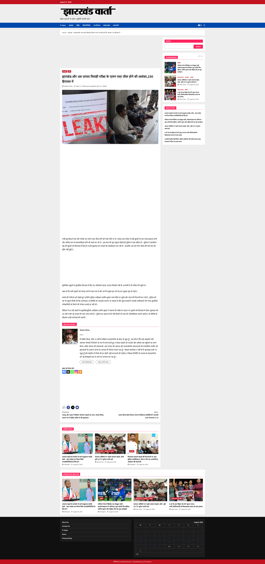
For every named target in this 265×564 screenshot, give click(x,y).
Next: (138, 415)
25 (150, 546)
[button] (204, 25)
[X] (68, 372)
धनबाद (112, 451)
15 (188, 538)
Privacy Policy (67, 538)
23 (198, 542)
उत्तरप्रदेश (180, 90)
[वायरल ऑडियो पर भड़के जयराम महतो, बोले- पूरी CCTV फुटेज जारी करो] (110, 443)
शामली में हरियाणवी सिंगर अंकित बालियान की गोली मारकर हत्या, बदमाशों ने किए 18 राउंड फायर (170, 94)
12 (159, 538)
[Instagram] (76, 372)
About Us (65, 522)
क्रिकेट (101, 498)
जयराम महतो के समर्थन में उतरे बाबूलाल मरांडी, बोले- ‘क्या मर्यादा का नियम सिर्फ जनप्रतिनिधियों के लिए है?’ (77, 459)
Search (168, 41)
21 (179, 542)
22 (188, 542)
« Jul (137, 554)
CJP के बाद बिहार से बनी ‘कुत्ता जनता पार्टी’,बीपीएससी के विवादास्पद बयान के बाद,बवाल (170, 81)
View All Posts (103, 362)
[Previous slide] (199, 56)
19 (159, 542)
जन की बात (97, 25)
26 (159, 546)
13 (169, 538)
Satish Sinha (68, 86)
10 (140, 538)
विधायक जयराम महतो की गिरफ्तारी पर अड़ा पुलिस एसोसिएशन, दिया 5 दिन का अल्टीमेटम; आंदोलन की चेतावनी (143, 459)
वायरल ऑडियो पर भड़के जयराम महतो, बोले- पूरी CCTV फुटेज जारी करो (170, 67)
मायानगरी (116, 25)
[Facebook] (64, 372)
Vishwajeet (67, 464)
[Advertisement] (110, 52)
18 (150, 542)
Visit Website (87, 362)
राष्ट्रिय (78, 25)
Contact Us (66, 526)
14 (179, 538)
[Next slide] (201, 56)
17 (140, 542)
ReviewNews (137, 562)
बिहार (186, 76)
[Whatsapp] (72, 372)
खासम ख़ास (106, 25)
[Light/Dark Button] (200, 25)
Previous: (82, 415)
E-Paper (63, 25)
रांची (69, 71)
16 (198, 538)
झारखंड (71, 25)
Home (64, 534)
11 (150, 538)
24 (140, 546)
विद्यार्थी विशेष (86, 25)
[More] (80, 372)
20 (169, 542)
